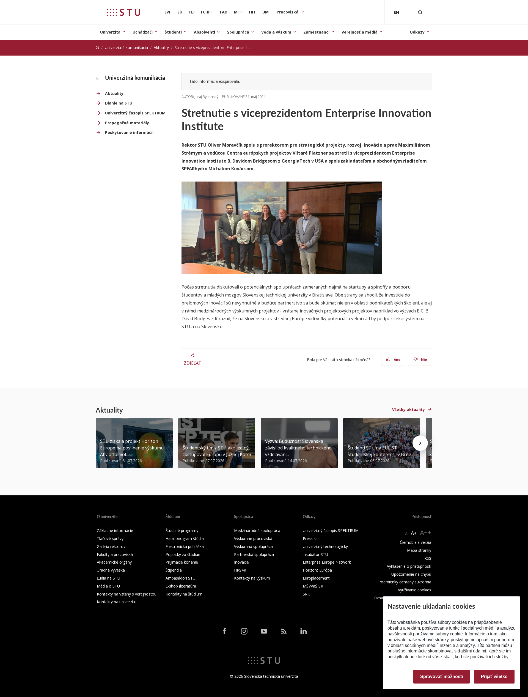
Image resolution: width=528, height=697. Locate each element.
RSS (427, 558)
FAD (223, 12)
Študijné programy (182, 530)
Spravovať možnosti (441, 676)
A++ (425, 532)
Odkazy (417, 32)
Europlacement (316, 578)
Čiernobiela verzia (415, 542)
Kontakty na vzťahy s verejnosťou (126, 594)
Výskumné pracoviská (253, 538)
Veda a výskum (276, 32)
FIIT (252, 12)
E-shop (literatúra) (181, 586)
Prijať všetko (494, 676)
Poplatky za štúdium (184, 554)
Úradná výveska (111, 570)
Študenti (173, 32)
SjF (180, 12)
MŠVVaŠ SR (313, 586)
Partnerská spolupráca (254, 554)
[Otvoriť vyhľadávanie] (420, 12)
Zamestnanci (316, 32)
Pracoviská (288, 12)
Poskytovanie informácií (129, 132)
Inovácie (241, 562)
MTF (238, 12)
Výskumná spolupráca (253, 546)
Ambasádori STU (181, 578)
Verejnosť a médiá (360, 32)
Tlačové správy (110, 538)
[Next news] (420, 443)
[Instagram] (244, 631)
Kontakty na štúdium (184, 594)
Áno (396, 359)
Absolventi (204, 32)
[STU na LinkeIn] (304, 631)
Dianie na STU (118, 103)
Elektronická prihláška (185, 546)
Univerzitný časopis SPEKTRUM (135, 113)
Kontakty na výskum (252, 578)
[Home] (97, 47)
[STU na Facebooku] (224, 631)
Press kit (310, 538)
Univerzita (110, 32)
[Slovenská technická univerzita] (123, 12)
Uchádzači (143, 32)
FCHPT (207, 12)
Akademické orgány (114, 562)
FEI (191, 12)
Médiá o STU (108, 586)
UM (265, 12)
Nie (423, 359)
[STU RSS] (284, 631)
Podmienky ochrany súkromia (404, 582)
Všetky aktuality (408, 409)
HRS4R (240, 570)
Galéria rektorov (111, 546)
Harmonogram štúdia (185, 538)
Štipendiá (174, 570)
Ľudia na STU (108, 578)
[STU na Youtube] (264, 631)
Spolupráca (238, 32)
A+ (414, 533)
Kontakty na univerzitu (116, 601)
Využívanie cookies (414, 589)
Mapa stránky (419, 550)
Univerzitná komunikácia (126, 47)
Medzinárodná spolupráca (257, 530)
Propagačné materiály (127, 122)
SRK (306, 594)
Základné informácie (115, 530)
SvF (167, 12)
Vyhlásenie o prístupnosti (409, 566)
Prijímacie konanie (182, 562)
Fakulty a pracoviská (115, 554)
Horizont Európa (317, 570)
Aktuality (161, 47)
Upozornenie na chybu (411, 574)
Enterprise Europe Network (327, 562)
